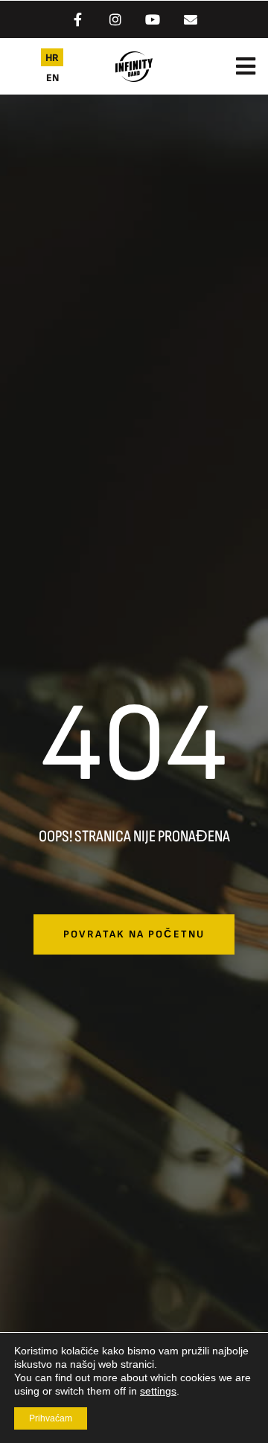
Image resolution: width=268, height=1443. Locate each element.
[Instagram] (115, 19)
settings (158, 1391)
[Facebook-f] (77, 19)
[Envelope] (189, 19)
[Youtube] (152, 19)
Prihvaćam (50, 1418)
